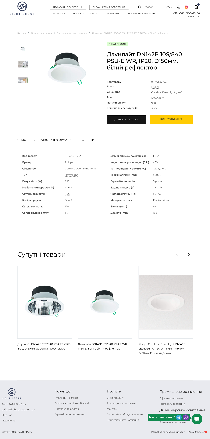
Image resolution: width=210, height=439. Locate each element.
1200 (68, 206)
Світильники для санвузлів (72, 33)
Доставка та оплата (66, 408)
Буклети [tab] (87, 139)
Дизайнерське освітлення (182, 410)
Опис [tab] (21, 139)
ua (168, 7)
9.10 (153, 103)
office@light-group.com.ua (18, 409)
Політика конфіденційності (71, 403)
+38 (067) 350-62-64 (186, 13)
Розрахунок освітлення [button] (140, 13)
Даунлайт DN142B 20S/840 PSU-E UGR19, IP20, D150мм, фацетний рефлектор (44, 346)
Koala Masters (196, 432)
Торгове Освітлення (172, 403)
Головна (21, 33)
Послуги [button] (78, 13)
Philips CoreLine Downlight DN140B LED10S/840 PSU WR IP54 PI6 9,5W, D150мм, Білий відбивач (162, 349)
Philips (155, 87)
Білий (68, 200)
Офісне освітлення (41, 33)
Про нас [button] (95, 13)
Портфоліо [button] (59, 13)
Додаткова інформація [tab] (53, 139)
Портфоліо (9, 420)
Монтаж (112, 408)
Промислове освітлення (180, 392)
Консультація (171, 119)
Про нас (7, 415)
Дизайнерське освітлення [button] (109, 7)
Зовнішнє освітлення (172, 422)
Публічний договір (66, 397)
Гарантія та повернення (69, 414)
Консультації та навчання (123, 420)
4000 (154, 108)
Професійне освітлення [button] (68, 7)
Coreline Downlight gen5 (166, 92)
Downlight (157, 97)
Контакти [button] (113, 13)
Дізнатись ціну (127, 119)
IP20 (67, 194)
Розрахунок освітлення (122, 403)
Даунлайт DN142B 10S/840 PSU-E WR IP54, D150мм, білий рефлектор (102, 346)
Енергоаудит (115, 397)
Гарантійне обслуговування (125, 414)
